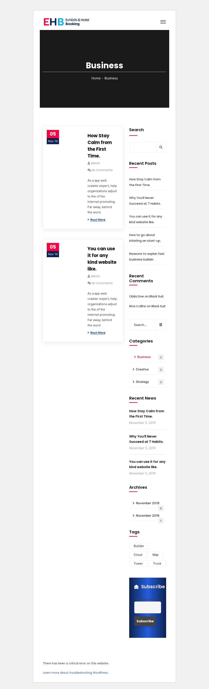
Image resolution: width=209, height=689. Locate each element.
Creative (149, 369)
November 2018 (149, 517)
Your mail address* (147, 599)
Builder (139, 546)
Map (155, 555)
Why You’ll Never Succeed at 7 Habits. (145, 201)
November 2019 (149, 504)
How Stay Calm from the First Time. (100, 146)
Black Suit (156, 296)
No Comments (102, 170)
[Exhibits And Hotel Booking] (66, 21)
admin (95, 163)
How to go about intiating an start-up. (145, 238)
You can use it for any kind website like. (102, 259)
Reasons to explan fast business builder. (147, 256)
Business (149, 357)
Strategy (149, 382)
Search (136, 130)
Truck (157, 563)
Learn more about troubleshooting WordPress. (75, 673)
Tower (138, 563)
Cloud (138, 555)
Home (96, 78)
